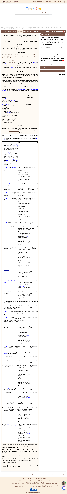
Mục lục (9, 31)
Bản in (49, 31)
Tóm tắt (4, 31)
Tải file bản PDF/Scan (47, 71)
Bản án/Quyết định (53, 12)
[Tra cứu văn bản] (33, 8)
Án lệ (60, 12)
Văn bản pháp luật (11, 27)
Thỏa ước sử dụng (16, 474)
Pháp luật (39, 1)
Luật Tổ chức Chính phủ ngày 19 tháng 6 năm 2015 (16, 54)
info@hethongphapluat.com (46, 486)
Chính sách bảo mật (6, 474)
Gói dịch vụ (45, 1)
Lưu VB (53, 31)
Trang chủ (4, 27)
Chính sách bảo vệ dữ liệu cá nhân (29, 474)
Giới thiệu (34, 1)
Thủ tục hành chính (11, 12)
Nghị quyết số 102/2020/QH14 (11, 62)
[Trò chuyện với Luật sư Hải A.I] (64, 483)
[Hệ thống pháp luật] (9, 1)
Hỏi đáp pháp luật (33, 12)
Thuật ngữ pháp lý (43, 12)
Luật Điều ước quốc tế (10, 59)
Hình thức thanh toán (43, 474)
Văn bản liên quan (27, 31)
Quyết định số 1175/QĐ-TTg (13, 130)
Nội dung (20, 31)
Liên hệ (50, 1)
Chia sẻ (58, 31)
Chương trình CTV (58, 1)
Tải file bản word (46, 67)
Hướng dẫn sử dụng (54, 474)
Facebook (34, 492)
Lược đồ (14, 31)
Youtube (29, 492)
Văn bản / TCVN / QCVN (22, 12)
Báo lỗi (63, 31)
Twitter (39, 492)
